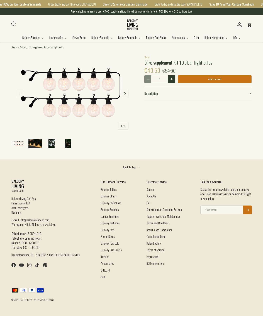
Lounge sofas (56, 37)
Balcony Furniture (31, 37)
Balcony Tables (108, 189)
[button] (249, 25)
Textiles (105, 256)
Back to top (129, 167)
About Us (151, 196)
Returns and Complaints (159, 230)
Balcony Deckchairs (111, 203)
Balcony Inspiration (214, 37)
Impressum (153, 256)
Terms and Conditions (158, 223)
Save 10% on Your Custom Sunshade (125, 4)
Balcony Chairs (108, 196)
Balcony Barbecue (110, 223)
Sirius (22, 47)
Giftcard (105, 270)
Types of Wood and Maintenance (164, 216)
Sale (103, 277)
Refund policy (154, 243)
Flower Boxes (79, 37)
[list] (72, 93)
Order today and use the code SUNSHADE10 (72, 3)
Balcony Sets (108, 230)
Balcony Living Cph (28, 300)
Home (14, 47)
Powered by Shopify (45, 300)
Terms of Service (156, 250)
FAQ (149, 203)
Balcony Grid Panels (156, 37)
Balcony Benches (110, 209)
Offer (196, 37)
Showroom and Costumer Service (164, 209)
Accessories (178, 37)
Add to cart (214, 79)
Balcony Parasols (100, 37)
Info (235, 37)
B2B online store (155, 263)
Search (150, 189)
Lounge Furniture (110, 216)
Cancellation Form (156, 236)
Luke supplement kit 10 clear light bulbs (46, 47)
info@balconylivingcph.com (34, 220)
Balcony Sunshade (127, 37)
